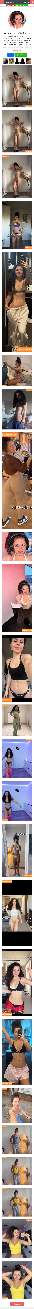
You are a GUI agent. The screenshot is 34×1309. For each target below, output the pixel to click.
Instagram (17, 51)
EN (25, 2)
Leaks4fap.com (11, 2)
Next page (17, 1304)
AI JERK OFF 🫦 (21, 55)
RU (28, 2)
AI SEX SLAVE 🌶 (22, 5)
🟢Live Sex (10, 5)
